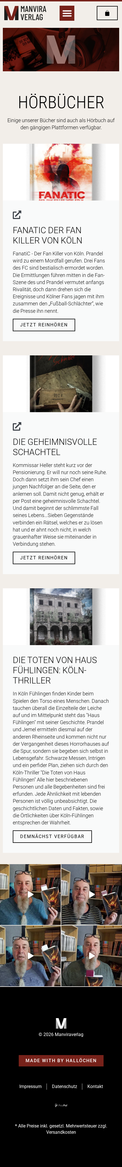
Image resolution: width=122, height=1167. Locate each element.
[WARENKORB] (107, 13)
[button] (67, 13)
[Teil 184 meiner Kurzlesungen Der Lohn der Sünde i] (91, 956)
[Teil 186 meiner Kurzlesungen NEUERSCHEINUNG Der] (91, 894)
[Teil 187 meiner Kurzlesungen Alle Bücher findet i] (30, 894)
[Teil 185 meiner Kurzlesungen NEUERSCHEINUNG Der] (30, 956)
